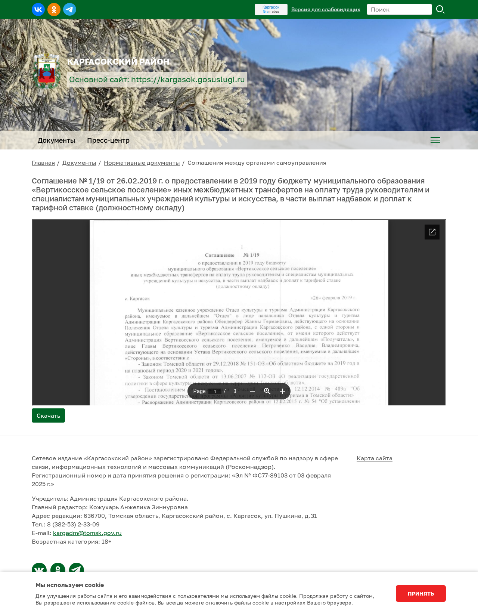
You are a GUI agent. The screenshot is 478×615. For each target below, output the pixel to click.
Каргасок (271, 7)
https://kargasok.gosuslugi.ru (188, 79)
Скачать (48, 415)
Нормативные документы (142, 162)
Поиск (440, 9)
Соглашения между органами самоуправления (256, 162)
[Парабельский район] (39, 570)
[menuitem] (435, 140)
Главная (43, 162)
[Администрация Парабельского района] (57, 570)
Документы (79, 162)
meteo (271, 11)
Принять (421, 593)
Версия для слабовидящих (325, 9)
